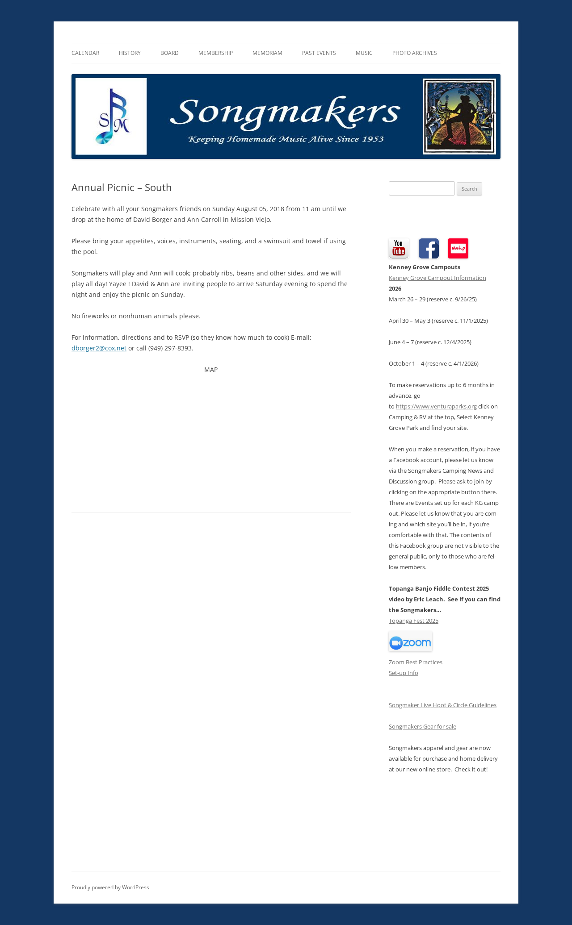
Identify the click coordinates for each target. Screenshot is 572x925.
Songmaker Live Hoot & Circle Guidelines (442, 705)
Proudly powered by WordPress (110, 887)
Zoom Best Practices (415, 662)
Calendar (85, 53)
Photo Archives (414, 53)
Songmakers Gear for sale (422, 726)
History (130, 53)
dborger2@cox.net (99, 348)
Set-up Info (403, 673)
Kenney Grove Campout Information (437, 278)
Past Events (319, 53)
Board (169, 53)
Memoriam (267, 53)
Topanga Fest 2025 (413, 621)
